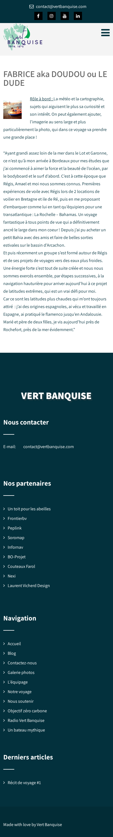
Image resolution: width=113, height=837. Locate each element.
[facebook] (38, 16)
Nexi (12, 576)
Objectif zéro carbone (27, 711)
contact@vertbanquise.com (48, 446)
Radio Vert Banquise (26, 720)
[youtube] (65, 16)
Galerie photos (21, 672)
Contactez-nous (22, 663)
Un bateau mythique (26, 730)
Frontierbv (17, 518)
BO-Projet (17, 557)
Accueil (14, 644)
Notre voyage (20, 691)
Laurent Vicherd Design (29, 585)
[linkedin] (78, 16)
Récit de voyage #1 (24, 782)
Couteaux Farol (21, 566)
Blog (12, 653)
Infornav (15, 547)
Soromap (16, 537)
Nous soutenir (20, 701)
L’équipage (18, 682)
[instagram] (51, 16)
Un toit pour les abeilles (29, 509)
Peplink (15, 528)
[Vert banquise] (22, 52)
